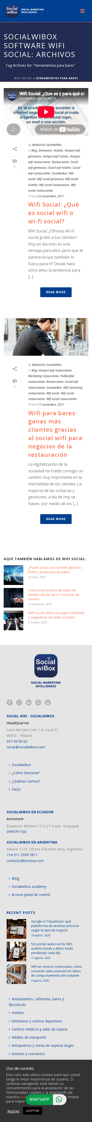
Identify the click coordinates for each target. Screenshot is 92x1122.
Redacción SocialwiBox (47, 145)
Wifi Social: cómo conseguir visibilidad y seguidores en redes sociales (56, 615)
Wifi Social (23, 78)
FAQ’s (16, 789)
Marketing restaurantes (43, 376)
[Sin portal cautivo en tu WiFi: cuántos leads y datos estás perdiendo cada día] (16, 951)
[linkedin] (29, 703)
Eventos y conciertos (28, 1053)
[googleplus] (19, 703)
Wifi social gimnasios (50, 179)
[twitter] (38, 703)
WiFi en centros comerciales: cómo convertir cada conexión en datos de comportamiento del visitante (56, 971)
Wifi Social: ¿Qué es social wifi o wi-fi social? (53, 212)
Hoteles (58, 150)
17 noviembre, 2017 (51, 404)
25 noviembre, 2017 (51, 196)
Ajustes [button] (13, 1111)
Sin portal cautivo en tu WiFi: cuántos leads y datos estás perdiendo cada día (52, 948)
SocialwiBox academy (29, 886)
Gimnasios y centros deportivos (37, 1021)
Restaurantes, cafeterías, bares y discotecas (36, 1002)
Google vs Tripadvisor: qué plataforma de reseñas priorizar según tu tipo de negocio (55, 925)
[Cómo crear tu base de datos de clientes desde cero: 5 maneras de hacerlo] (13, 598)
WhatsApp (39, 1099)
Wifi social (52, 393)
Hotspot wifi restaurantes (55, 370)
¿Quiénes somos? (26, 781)
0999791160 (16, 831)
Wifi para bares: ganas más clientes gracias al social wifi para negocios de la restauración (55, 434)
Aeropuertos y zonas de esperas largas (43, 1045)
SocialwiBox (59, 173)
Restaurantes (60, 162)
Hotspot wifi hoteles (55, 156)
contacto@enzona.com (25, 860)
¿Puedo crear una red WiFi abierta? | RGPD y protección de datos (55, 569)
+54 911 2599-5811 (22, 854)
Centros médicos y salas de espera (39, 1029)
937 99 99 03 (17, 741)
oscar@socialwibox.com (26, 747)
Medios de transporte (29, 1037)
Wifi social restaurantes (61, 399)
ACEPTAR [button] (32, 1110)
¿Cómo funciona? (25, 772)
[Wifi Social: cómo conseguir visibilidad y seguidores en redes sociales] (13, 620)
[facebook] (10, 703)
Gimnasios (45, 150)
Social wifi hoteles (59, 168)
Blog (34, 150)
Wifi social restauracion (54, 185)
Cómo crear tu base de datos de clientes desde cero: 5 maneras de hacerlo (53, 594)
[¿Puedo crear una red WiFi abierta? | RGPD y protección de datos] (13, 575)
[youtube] (48, 703)
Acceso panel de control (31, 894)
